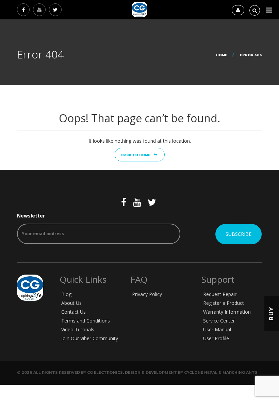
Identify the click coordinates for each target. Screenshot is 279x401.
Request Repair (219, 294)
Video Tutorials (77, 329)
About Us (71, 303)
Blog (66, 294)
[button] (269, 10)
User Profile (216, 338)
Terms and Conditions (85, 320)
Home (221, 55)
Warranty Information (227, 312)
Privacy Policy (147, 294)
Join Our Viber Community (89, 338)
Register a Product (223, 303)
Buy (271, 313)
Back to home (135, 155)
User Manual (217, 329)
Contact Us (73, 312)
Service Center (219, 320)
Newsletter (31, 215)
